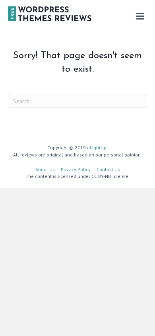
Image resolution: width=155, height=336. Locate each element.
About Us (45, 169)
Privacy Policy (76, 169)
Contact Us (108, 169)
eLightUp (97, 147)
